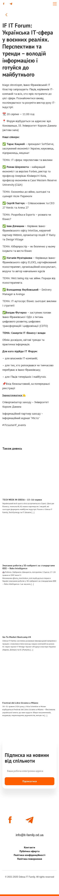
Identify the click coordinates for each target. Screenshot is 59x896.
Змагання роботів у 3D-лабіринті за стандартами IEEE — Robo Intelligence (28, 567)
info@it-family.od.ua (29, 835)
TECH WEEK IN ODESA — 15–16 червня (22, 499)
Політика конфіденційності (29, 855)
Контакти (29, 847)
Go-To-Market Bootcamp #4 (16, 637)
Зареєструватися (12, 395)
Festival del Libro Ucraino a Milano (20, 702)
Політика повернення (29, 858)
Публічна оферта (29, 851)
